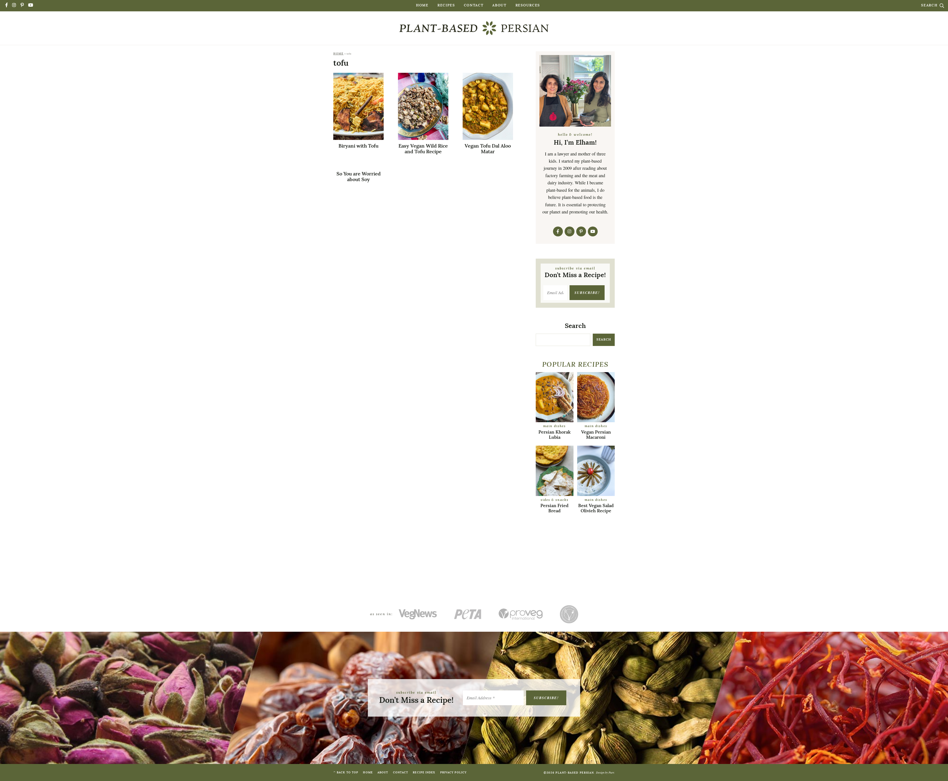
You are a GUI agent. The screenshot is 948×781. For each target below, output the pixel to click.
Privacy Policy (453, 772)
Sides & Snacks (555, 500)
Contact (474, 5)
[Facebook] (7, 5)
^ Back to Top (345, 772)
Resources (527, 5)
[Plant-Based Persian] (474, 28)
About (499, 5)
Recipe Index (424, 772)
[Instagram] (14, 5)
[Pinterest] (22, 5)
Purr (611, 772)
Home (422, 5)
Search (930, 5)
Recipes (446, 5)
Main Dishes (554, 426)
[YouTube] (31, 5)
